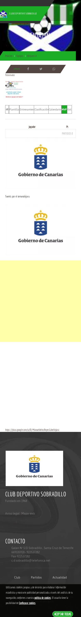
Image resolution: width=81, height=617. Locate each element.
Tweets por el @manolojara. (17, 196)
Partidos (36, 577)
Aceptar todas (62, 614)
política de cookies (42, 597)
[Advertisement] (40, 301)
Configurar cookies (27, 603)
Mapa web (28, 513)
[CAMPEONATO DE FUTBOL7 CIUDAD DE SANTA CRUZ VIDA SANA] (15, 90)
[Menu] (71, 13)
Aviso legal (12, 513)
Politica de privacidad (14, 530)
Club (17, 577)
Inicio (8, 56)
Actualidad (60, 577)
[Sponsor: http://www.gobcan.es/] (40, 163)
